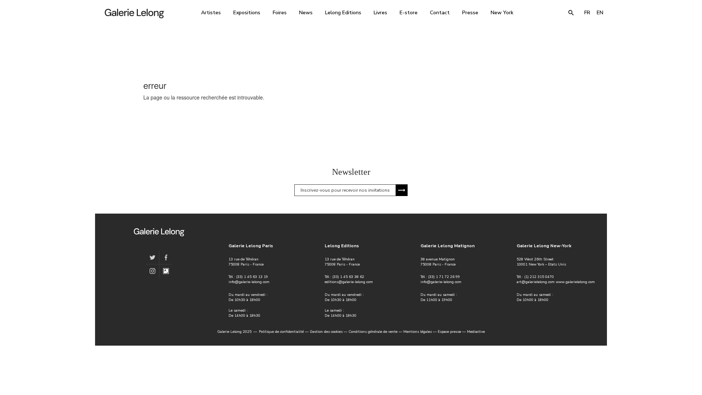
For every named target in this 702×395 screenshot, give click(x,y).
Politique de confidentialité (281, 331)
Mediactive (476, 331)
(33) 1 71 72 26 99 (444, 276)
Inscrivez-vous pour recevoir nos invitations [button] (345, 190)
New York (502, 12)
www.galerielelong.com (575, 282)
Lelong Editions (343, 12)
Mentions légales (417, 331)
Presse (470, 12)
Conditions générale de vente (372, 331)
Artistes (211, 12)
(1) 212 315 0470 (539, 276)
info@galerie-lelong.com (249, 282)
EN (600, 12)
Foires (280, 12)
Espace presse (449, 331)
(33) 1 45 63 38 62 (348, 276)
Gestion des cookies (326, 331)
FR (587, 12)
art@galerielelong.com (536, 282)
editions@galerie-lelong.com (349, 282)
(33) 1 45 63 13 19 (252, 276)
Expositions (246, 12)
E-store (409, 12)
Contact (440, 12)
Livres (380, 12)
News (306, 12)
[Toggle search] (571, 13)
